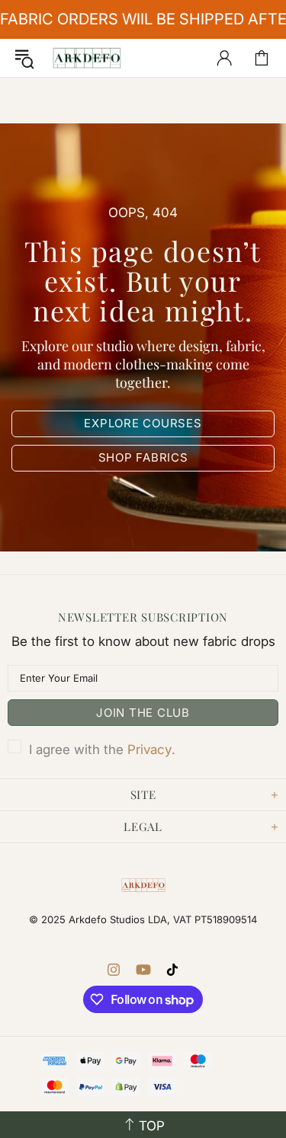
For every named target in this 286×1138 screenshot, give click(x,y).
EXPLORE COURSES (142, 423)
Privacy (149, 749)
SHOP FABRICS (143, 457)
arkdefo (87, 57)
